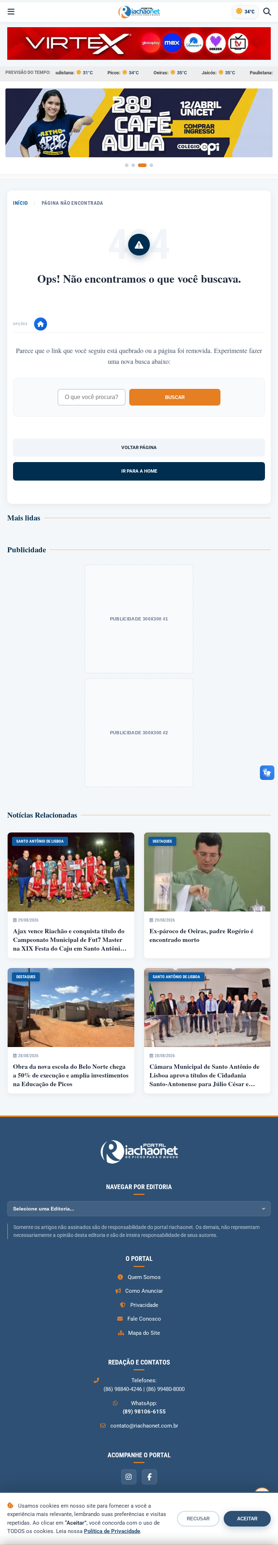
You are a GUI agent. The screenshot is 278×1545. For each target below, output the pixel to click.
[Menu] (11, 12)
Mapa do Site (144, 1333)
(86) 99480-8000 (165, 1389)
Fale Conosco (144, 1319)
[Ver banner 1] (127, 165)
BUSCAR (175, 397)
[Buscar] (267, 12)
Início (20, 203)
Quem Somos (144, 1277)
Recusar (198, 1518)
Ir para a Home (139, 471)
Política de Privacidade (112, 1531)
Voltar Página (139, 447)
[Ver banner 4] (151, 165)
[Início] (40, 324)
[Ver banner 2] (133, 165)
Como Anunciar (144, 1291)
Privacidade (144, 1305)
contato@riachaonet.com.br (144, 1426)
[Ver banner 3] (142, 165)
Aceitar (247, 1518)
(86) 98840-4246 (123, 1389)
